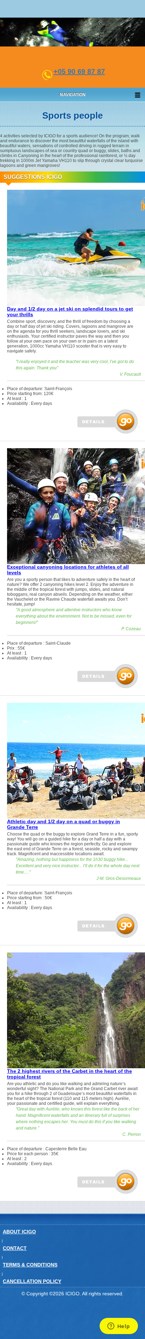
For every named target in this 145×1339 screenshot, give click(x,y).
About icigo (19, 1231)
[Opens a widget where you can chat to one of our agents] (118, 1326)
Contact (15, 1248)
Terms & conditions (30, 1265)
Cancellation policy (32, 1281)
